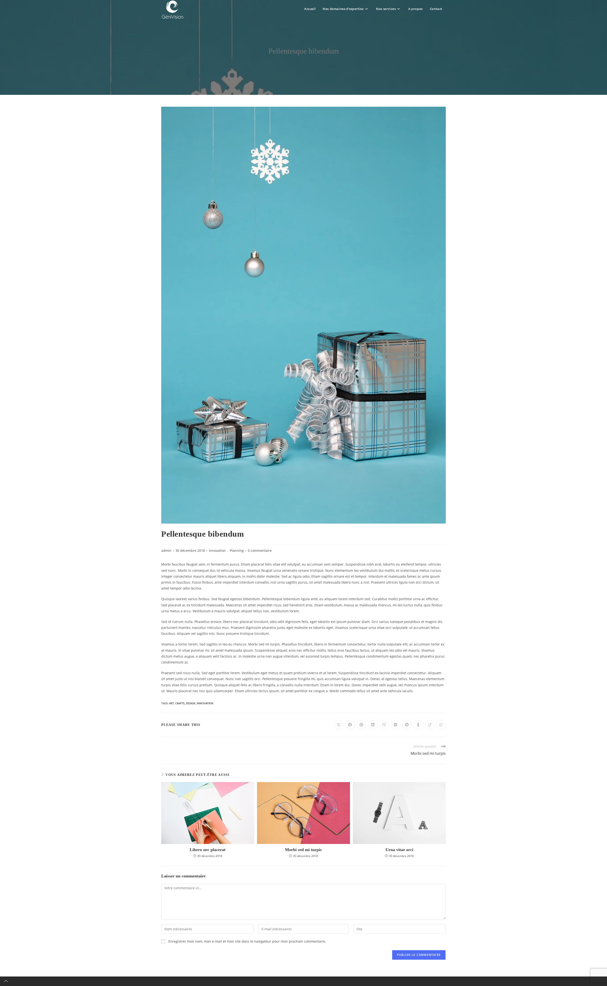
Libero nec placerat (207, 849)
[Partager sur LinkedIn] (372, 725)
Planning (237, 550)
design (190, 703)
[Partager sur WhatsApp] (441, 725)
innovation (205, 703)
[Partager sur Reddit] (407, 725)
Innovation (217, 550)
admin (166, 550)
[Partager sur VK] (395, 725)
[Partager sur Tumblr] (418, 725)
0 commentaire (260, 550)
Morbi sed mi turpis (303, 849)
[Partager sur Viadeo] (429, 725)
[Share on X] (338, 725)
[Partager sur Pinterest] (361, 725)
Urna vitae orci (399, 849)
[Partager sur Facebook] (350, 725)
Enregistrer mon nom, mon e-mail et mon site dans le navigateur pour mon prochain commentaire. (247, 941)
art (171, 703)
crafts (179, 703)
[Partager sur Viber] (384, 725)
